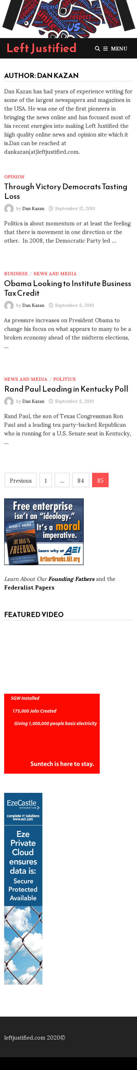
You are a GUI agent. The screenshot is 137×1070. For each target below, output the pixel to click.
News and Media (55, 273)
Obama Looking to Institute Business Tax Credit (67, 288)
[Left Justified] (68, 17)
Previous (21, 480)
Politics (64, 378)
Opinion (14, 176)
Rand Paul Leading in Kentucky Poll (66, 389)
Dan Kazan (33, 208)
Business (16, 273)
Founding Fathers (71, 578)
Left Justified (41, 48)
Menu (119, 48)
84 (80, 480)
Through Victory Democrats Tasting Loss (65, 191)
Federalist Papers (29, 586)
